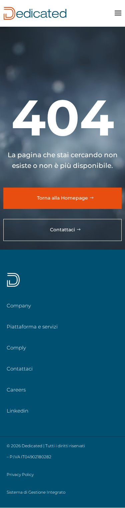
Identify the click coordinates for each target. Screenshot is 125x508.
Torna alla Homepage (62, 198)
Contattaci (62, 230)
